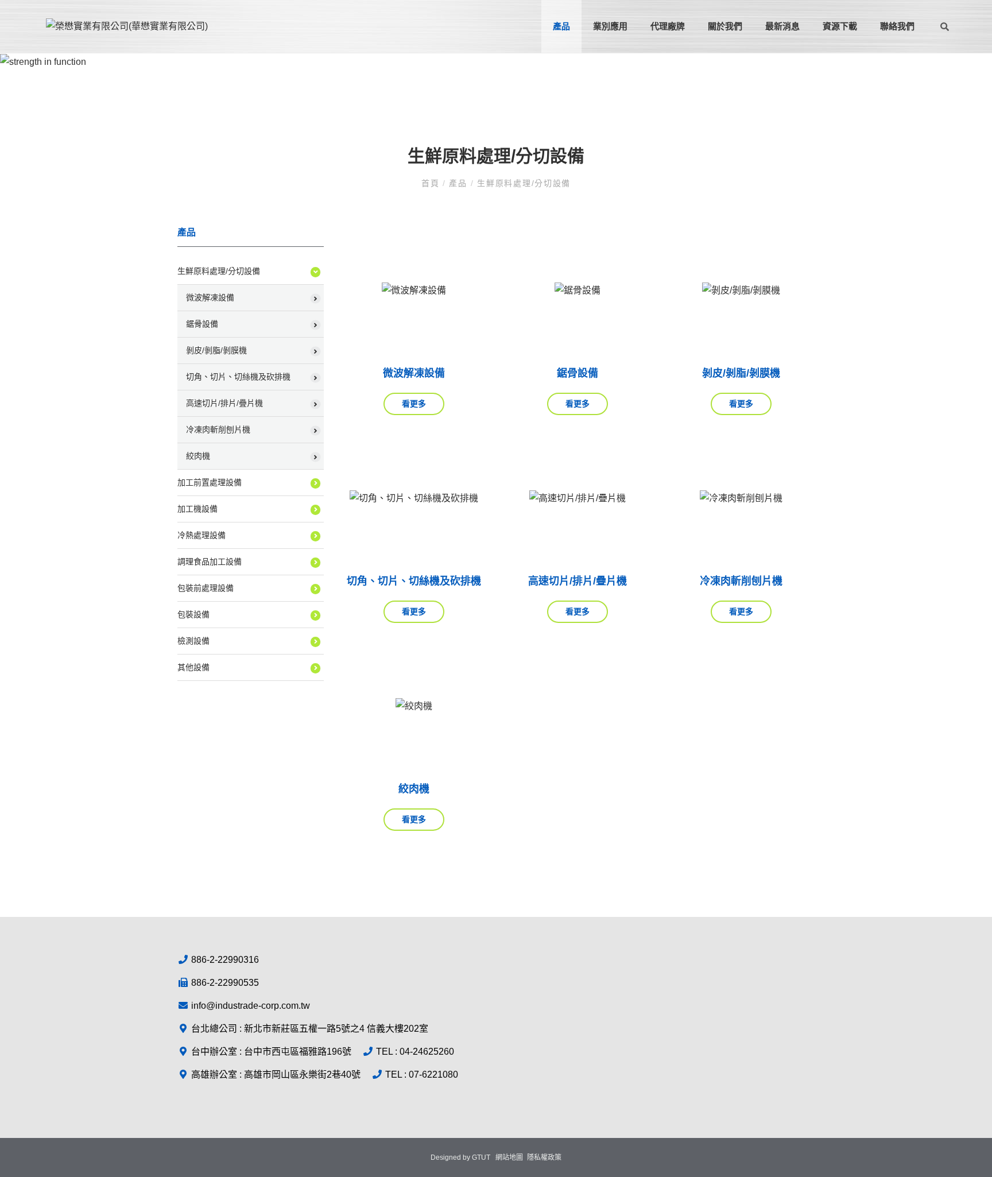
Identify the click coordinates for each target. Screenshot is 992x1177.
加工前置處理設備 (209, 482)
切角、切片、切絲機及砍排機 (238, 376)
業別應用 (610, 26)
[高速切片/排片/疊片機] (578, 498)
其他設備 (193, 667)
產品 (561, 26)
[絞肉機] (414, 706)
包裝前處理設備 (205, 588)
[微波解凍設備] (414, 290)
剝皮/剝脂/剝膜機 (216, 350)
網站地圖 (509, 1157)
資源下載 (840, 26)
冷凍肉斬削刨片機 (218, 429)
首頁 (432, 183)
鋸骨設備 (202, 323)
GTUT (481, 1157)
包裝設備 (193, 614)
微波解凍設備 (210, 297)
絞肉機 (198, 455)
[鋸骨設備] (578, 290)
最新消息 (782, 26)
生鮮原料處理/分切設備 (524, 183)
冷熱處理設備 (201, 535)
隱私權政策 (544, 1157)
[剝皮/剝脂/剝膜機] (741, 290)
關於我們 (725, 26)
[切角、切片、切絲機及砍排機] (414, 498)
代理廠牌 (667, 26)
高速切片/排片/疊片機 (224, 403)
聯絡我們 (897, 26)
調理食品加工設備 (209, 561)
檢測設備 (193, 640)
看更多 (414, 403)
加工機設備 (197, 508)
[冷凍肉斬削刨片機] (741, 498)
